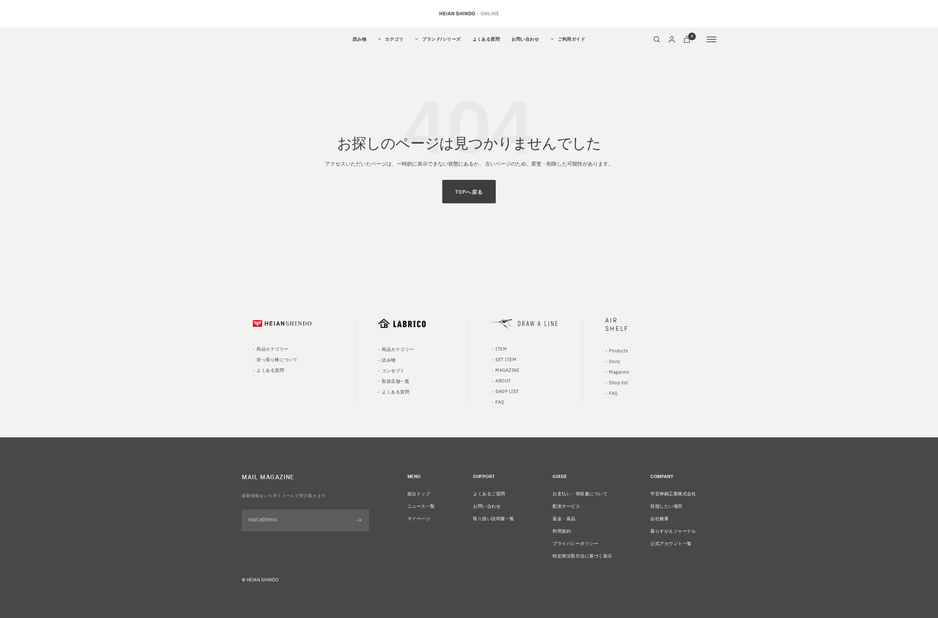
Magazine (619, 372)
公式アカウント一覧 (670, 543)
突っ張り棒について (277, 359)
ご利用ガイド (571, 39)
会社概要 (659, 518)
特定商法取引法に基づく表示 (582, 555)
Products (618, 350)
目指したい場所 (666, 506)
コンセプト (393, 370)
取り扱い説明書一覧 (493, 518)
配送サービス (566, 506)
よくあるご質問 (489, 493)
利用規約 (562, 531)
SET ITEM (505, 359)
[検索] (657, 39)
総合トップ (418, 493)
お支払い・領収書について (580, 493)
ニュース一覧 (421, 506)
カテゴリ (394, 39)
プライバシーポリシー (575, 543)
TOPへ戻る (469, 191)
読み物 (359, 39)
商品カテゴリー (272, 348)
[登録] (359, 520)
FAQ (499, 402)
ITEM (501, 348)
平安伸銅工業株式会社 (673, 493)
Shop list (618, 382)
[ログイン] (672, 39)
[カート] (687, 39)
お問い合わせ (525, 39)
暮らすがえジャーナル (673, 531)
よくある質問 (486, 39)
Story (614, 361)
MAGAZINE (507, 370)
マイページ (418, 518)
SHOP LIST (506, 391)
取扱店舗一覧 (395, 381)
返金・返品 (564, 518)
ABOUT (503, 380)
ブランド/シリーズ (441, 39)
